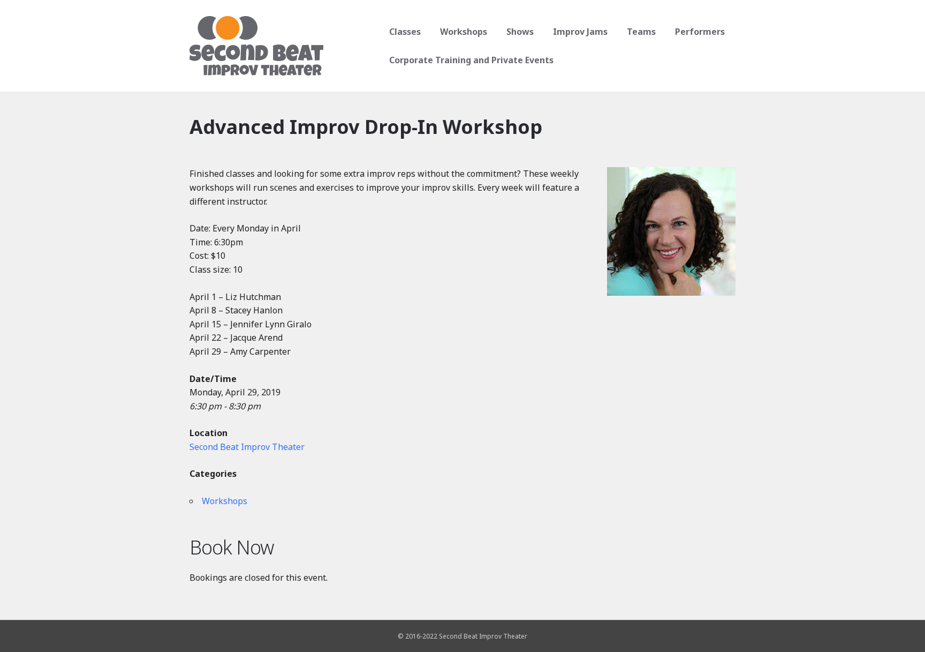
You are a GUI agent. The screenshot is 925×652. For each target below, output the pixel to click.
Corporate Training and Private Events (471, 60)
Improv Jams (580, 32)
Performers (700, 32)
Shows (520, 32)
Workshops (463, 32)
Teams (641, 32)
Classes (405, 32)
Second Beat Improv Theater (247, 447)
